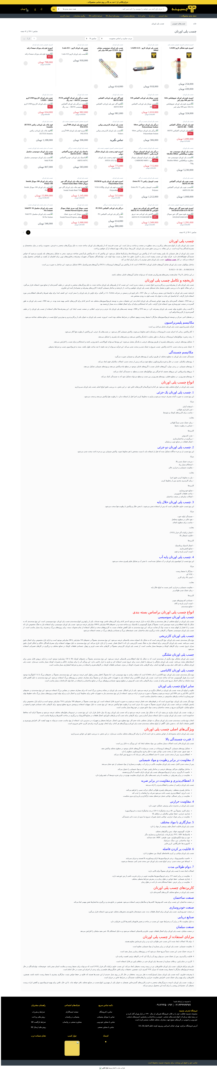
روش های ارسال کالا (112, 16)
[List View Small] (182, 38)
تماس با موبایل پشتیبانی (106, 1017)
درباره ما (152, 16)
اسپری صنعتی (189, 45)
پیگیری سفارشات (79, 16)
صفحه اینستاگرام (72, 1012)
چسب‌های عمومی (178, 24)
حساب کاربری (65, 16)
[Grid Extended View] (189, 38)
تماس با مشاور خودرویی (106, 1022)
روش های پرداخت (38, 1017)
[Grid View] (193, 38)
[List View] (186, 38)
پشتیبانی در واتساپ (72, 1017)
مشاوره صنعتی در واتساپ (72, 1022)
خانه (194, 24)
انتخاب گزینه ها (166, 86)
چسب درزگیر (143, 121)
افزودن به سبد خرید (131, 113)
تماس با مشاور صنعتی (106, 1027)
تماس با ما (141, 16)
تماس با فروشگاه (105, 1012)
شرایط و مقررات (129, 16)
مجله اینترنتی (163, 16)
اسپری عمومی (179, 45)
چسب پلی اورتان (153, 45)
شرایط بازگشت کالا (95, 16)
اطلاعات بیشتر (132, 86)
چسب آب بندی (48, 148)
